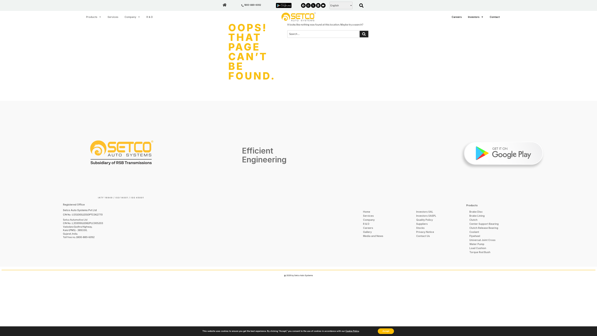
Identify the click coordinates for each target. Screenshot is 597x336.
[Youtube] (323, 5)
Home (366, 211)
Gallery (367, 231)
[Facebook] (303, 5)
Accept (385, 331)
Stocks (420, 227)
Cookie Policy (352, 331)
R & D (149, 17)
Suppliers (422, 223)
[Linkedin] (318, 5)
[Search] (364, 34)
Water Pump (476, 244)
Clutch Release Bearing (483, 227)
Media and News (373, 236)
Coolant (474, 231)
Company (130, 17)
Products (91, 17)
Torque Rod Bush (479, 252)
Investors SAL (424, 211)
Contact (495, 17)
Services (113, 17)
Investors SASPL (426, 215)
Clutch (473, 219)
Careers (457, 17)
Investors (473, 17)
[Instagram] (308, 5)
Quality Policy (424, 219)
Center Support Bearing (484, 223)
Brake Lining (477, 215)
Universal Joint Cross (482, 240)
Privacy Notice (425, 231)
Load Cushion (477, 248)
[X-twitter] (313, 5)
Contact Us (423, 236)
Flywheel (474, 236)
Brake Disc (476, 211)
